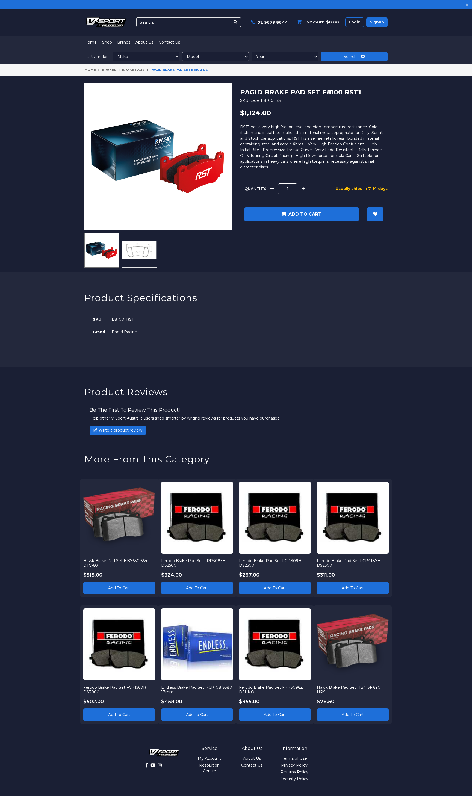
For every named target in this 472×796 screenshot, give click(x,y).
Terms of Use (294, 758)
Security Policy (294, 778)
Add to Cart (119, 588)
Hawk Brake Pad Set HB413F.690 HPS (348, 689)
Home (90, 42)
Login (355, 22)
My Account (209, 758)
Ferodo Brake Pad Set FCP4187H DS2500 (349, 563)
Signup (377, 22)
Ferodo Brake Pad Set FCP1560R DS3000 (114, 689)
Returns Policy (294, 772)
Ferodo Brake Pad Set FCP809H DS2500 (270, 563)
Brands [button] (123, 42)
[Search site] (235, 22)
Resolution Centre (209, 768)
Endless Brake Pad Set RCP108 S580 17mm (196, 689)
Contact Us (169, 42)
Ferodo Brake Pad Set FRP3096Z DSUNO (271, 689)
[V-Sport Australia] (106, 22)
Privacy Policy (294, 765)
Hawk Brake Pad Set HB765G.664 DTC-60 (115, 563)
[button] (375, 214)
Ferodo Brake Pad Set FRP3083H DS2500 (193, 563)
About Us (144, 42)
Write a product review (120, 430)
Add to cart (304, 214)
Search (352, 56)
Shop (107, 42)
